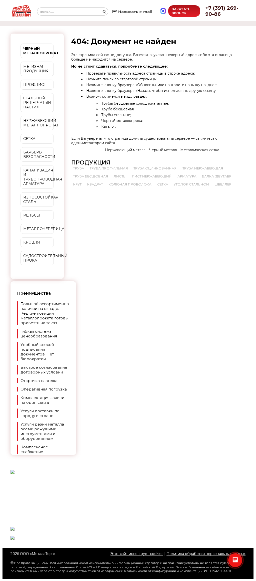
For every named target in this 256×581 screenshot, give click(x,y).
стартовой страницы (138, 79)
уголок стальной (191, 184)
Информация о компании (204, 504)
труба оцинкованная (155, 168)
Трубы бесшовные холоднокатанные (134, 103)
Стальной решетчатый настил (37, 102)
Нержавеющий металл (125, 150)
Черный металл (163, 150)
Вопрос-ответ (112, 519)
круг (77, 184)
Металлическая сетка (199, 150)
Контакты (147, 519)
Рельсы (31, 215)
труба (78, 168)
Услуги (111, 512)
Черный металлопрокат (122, 120)
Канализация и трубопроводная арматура (38, 177)
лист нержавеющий (152, 176)
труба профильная (109, 168)
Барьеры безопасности (38, 154)
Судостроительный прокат (38, 258)
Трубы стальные (115, 115)
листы (120, 176)
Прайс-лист (140, 512)
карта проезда (193, 487)
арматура (187, 176)
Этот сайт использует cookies (136, 553)
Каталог (108, 126)
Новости (115, 485)
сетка (162, 184)
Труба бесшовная (117, 109)
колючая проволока (130, 184)
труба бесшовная (90, 176)
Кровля (31, 242)
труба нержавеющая (202, 168)
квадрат (95, 184)
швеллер (223, 184)
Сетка (29, 138)
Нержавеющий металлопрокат (38, 122)
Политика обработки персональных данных (206, 553)
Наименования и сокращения (128, 493)
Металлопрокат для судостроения (128, 502)
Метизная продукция (36, 68)
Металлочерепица (38, 229)
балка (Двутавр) (217, 176)
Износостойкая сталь (38, 199)
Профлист (34, 84)
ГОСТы (141, 485)
